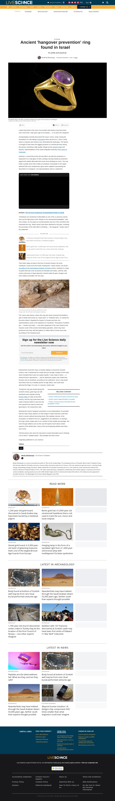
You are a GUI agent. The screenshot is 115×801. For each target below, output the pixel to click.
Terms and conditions (92, 777)
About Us (63, 777)
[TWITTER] (22, 458)
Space (57, 7)
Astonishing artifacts (42, 742)
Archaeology (23, 7)
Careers (15, 785)
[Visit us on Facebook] (64, 3)
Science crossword (94, 11)
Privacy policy (18, 782)
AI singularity (28, 11)
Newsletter (66, 125)
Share (23, 125)
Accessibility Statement (22, 777)
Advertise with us (66, 782)
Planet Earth (48, 7)
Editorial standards (44, 785)
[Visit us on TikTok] (78, 3)
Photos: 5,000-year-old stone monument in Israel (63, 396)
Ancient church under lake (61, 11)
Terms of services (40, 357)
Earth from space (41, 737)
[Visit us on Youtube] (72, 3)
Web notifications (90, 782)
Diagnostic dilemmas (42, 739)
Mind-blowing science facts (86, 745)
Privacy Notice (24, 358)
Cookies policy (42, 782)
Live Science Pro (78, 11)
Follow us (57, 125)
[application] (44, 191)
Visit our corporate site (89, 763)
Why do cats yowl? (43, 11)
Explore (73, 7)
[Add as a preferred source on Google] (57, 768)
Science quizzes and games (86, 734)
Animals (14, 7)
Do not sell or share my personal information (91, 787)
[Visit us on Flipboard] (75, 3)
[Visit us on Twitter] (66, 3)
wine (21, 448)
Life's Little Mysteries (42, 734)
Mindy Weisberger (49, 57)
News (75, 57)
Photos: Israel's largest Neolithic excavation (62, 399)
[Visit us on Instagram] (69, 3)
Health (32, 7)
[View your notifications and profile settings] (103, 2)
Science (39, 7)
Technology (64, 7)
